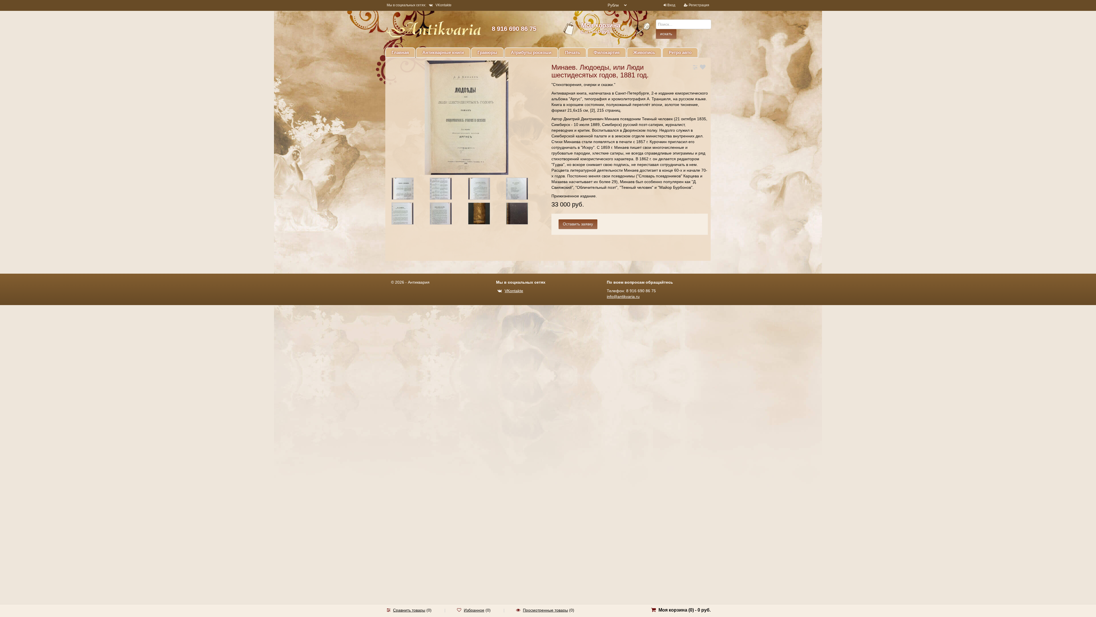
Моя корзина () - (684, 610)
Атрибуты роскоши (531, 52)
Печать (572, 52)
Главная (400, 52)
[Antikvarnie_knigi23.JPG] (484, 189)
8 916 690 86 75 (514, 28)
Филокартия (607, 52)
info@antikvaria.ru (623, 296)
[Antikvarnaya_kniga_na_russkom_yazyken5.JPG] (522, 189)
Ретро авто (680, 52)
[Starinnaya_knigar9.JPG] (446, 214)
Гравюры (487, 52)
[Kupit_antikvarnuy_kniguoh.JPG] (408, 189)
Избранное (474, 610)
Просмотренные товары (545, 610)
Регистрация (699, 5)
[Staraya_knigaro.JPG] (408, 214)
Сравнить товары (409, 610)
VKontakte (444, 5)
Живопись (644, 52)
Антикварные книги (443, 52)
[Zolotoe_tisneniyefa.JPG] (484, 214)
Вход (671, 5)
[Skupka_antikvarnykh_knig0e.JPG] (446, 189)
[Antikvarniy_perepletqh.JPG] (522, 214)
